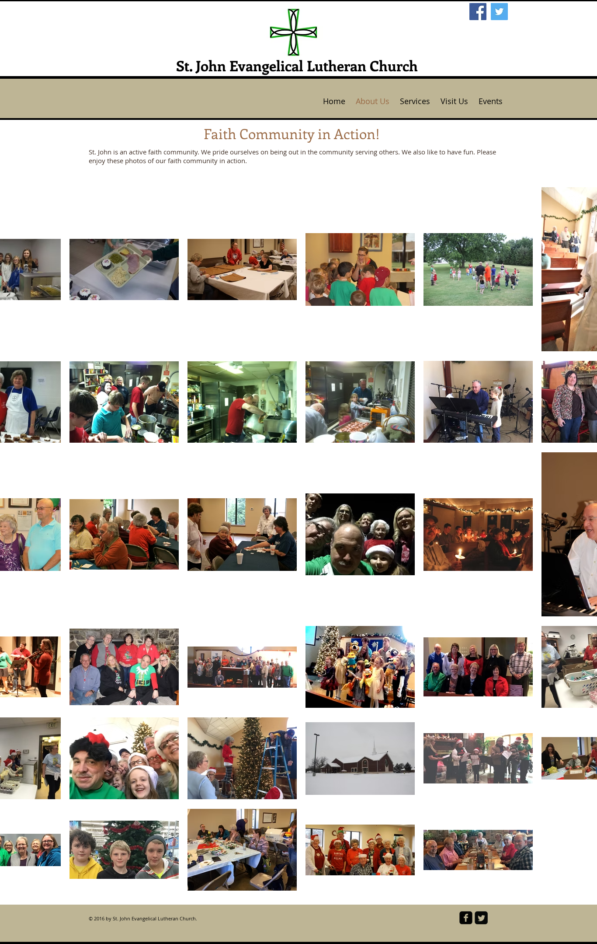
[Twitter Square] (481, 917)
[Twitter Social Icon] (499, 11)
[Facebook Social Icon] (477, 11)
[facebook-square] (465, 917)
